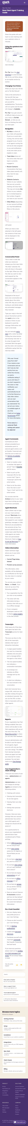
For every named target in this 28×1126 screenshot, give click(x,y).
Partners (17, 1112)
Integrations (5, 1090)
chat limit (19, 859)
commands (17, 940)
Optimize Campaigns (20, 1094)
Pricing (4, 1086)
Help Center (5, 1105)
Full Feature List (6, 1088)
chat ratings (18, 865)
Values (17, 1108)
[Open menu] (24, 2)
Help (3, 8)
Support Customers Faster (19, 1097)
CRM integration (16, 843)
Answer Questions (19, 1086)
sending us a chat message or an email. (14, 953)
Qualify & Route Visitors (19, 1091)
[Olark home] (6, 2)
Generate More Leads (20, 1088)
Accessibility (5, 1095)
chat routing (15, 849)
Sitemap (4, 1112)
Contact (17, 1114)
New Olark (8, 8)
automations (11, 875)
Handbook (17, 1110)
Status (4, 1110)
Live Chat (4, 1093)
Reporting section (11, 734)
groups (19, 884)
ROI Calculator (5, 1108)
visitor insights (18, 614)
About (16, 1105)
